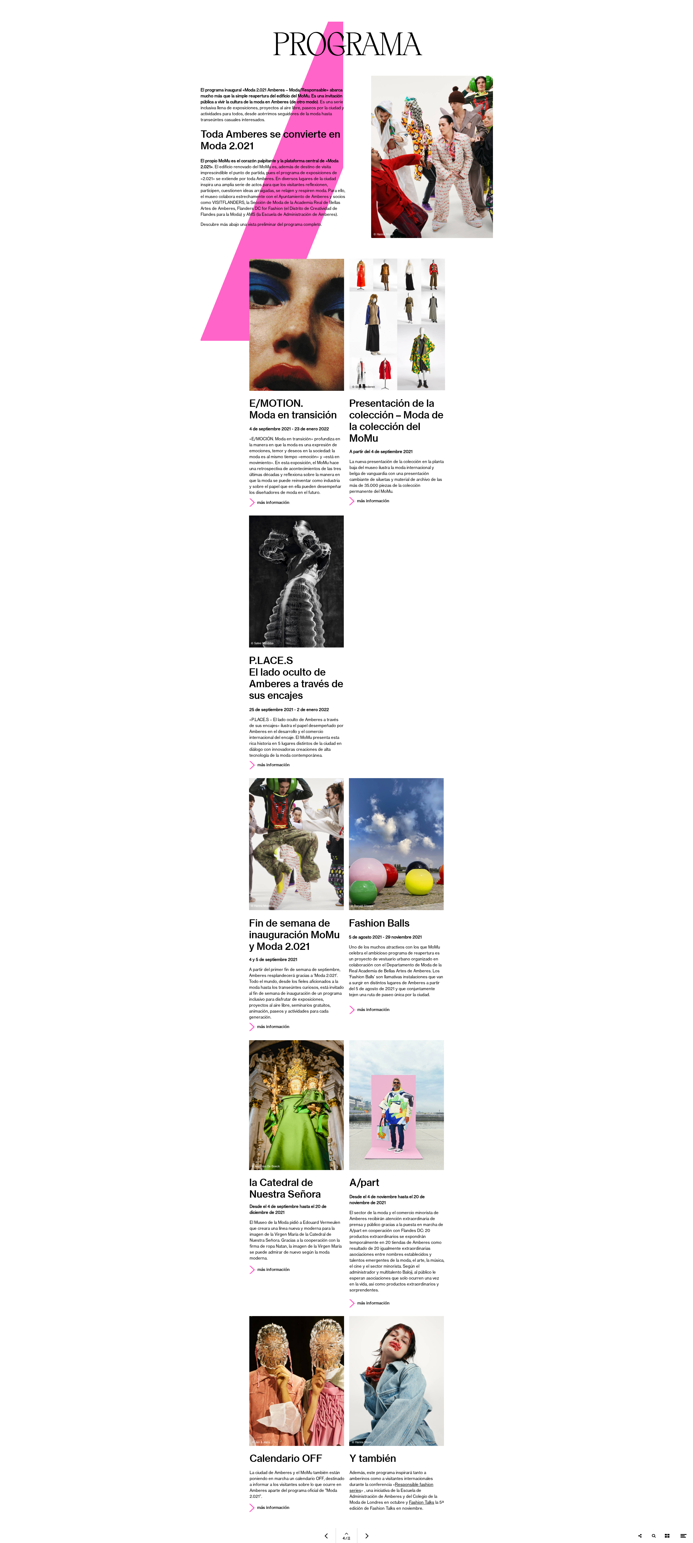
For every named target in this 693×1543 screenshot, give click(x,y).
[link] (280, 765)
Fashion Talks (382, 1508)
